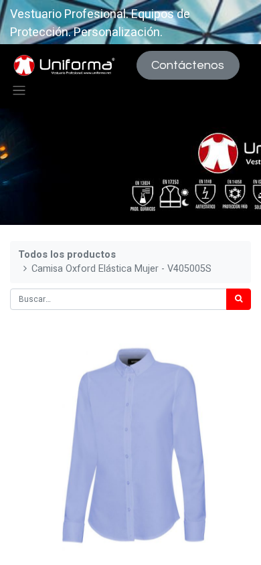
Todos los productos (67, 255)
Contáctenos (187, 65)
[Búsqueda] (238, 299)
